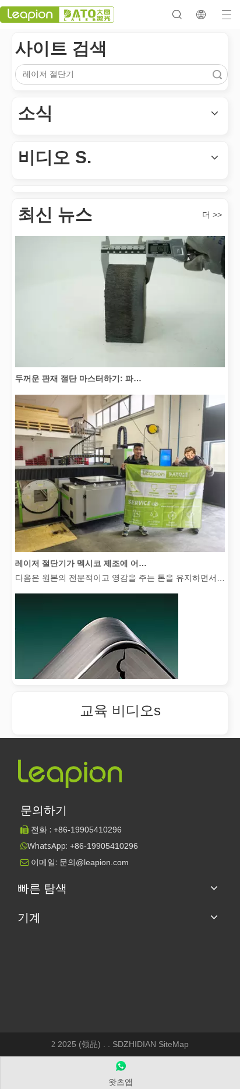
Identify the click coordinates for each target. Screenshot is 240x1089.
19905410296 (88, 829)
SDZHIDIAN (135, 1044)
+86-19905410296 (104, 846)
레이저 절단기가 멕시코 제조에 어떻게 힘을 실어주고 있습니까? (81, 559)
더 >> (212, 214)
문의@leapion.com (94, 862)
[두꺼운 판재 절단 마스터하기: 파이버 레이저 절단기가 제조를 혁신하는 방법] (120, 360)
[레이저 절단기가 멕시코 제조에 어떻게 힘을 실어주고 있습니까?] (120, 545)
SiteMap (173, 1044)
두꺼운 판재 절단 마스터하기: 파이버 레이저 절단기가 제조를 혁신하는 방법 (81, 374)
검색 (217, 74)
